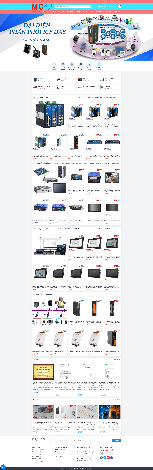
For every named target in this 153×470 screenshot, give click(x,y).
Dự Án (85, 11)
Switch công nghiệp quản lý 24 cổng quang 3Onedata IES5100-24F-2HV (94, 155)
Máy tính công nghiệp (41, 163)
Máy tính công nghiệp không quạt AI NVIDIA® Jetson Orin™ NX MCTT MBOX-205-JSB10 (75, 221)
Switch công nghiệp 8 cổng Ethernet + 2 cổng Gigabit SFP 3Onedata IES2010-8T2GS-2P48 (40, 155)
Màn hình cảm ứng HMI (38, 461)
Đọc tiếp (36, 392)
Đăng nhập (104, 1)
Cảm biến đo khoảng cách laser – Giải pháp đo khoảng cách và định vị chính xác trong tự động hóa (65, 423)
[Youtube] (108, 457)
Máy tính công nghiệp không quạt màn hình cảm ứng (70, 163)
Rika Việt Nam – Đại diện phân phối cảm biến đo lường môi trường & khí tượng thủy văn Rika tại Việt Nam (65, 382)
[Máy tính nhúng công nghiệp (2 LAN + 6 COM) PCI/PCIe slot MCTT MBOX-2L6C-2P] (94, 177)
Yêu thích (112, 6)
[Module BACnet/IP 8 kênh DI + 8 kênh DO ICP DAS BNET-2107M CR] (112, 308)
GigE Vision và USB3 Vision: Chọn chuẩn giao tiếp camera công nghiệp (109, 423)
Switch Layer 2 (99, 97)
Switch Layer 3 (83, 97)
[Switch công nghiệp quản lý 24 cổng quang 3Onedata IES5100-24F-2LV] (112, 142)
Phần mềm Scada (36, 458)
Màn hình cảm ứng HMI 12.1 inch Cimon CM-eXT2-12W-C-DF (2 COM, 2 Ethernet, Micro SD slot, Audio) (40, 287)
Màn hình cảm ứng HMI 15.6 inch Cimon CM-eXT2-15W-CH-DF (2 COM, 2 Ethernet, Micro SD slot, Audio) (76, 256)
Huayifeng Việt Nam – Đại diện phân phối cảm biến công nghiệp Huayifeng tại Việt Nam (43, 382)
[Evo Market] (50, 246)
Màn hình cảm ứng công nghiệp (101, 163)
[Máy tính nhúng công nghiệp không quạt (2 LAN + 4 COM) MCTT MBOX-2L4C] (58, 207)
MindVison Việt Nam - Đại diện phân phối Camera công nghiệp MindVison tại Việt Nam (87, 382)
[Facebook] (101, 457)
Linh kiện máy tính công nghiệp (114, 163)
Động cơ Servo (116, 228)
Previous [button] (27, 380)
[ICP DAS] (50, 311)
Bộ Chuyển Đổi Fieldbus (42, 294)
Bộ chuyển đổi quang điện (39, 454)
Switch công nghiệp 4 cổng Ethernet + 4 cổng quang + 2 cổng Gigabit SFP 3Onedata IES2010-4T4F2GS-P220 (75, 125)
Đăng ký (112, 1)
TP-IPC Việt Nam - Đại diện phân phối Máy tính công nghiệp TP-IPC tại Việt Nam (109, 382)
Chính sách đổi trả (59, 454)
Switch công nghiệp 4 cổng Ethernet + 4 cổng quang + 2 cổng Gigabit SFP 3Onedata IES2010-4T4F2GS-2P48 (93, 125)
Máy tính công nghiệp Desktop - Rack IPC (87, 163)
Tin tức (78, 11)
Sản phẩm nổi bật (58, 11)
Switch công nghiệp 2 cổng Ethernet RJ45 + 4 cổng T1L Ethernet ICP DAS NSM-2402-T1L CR (76, 155)
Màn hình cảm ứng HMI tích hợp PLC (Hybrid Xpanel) (103, 228)
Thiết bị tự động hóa (41, 229)
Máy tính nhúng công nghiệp (56, 163)
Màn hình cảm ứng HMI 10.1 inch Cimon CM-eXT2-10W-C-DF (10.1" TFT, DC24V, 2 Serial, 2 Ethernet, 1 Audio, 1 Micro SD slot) (76, 287)
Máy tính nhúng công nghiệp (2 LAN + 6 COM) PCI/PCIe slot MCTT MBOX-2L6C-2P (94, 191)
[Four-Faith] (76, 37)
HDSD (91, 11)
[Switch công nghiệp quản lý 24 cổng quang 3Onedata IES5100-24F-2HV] (94, 142)
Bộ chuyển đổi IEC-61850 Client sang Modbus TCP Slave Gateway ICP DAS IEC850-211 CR (76, 322)
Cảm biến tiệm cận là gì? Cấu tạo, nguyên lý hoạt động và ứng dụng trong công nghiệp (87, 423)
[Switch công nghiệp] (50, 115)
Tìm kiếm (97, 1)
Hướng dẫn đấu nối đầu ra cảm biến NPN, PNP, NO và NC (42, 423)
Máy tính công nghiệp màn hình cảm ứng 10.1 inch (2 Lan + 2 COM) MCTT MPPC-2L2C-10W (76, 191)
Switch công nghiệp (40, 97)
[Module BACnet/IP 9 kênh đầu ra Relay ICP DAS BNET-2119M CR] (94, 308)
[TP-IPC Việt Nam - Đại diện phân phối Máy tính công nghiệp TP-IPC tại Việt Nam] (109, 372)
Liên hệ (117, 11)
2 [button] (77, 92)
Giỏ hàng (118, 1)
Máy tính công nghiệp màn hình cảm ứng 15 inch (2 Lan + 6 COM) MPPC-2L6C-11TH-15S (112, 191)
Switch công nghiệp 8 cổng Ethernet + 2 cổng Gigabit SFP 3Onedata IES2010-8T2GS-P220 (112, 125)
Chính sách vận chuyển (61, 451)
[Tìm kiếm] (88, 6)
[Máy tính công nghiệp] (50, 180)
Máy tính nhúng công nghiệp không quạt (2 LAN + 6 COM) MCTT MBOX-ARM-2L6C (39, 221)
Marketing (99, 11)
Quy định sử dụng (59, 456)
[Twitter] (104, 457)
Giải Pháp (36, 400)
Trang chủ (36, 11)
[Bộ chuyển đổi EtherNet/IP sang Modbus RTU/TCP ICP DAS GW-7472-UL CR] (94, 338)
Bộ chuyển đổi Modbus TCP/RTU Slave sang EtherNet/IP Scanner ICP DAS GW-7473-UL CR (58, 352)
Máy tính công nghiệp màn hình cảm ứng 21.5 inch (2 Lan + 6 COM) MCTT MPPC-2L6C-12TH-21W (112, 221)
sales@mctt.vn (85, 456)
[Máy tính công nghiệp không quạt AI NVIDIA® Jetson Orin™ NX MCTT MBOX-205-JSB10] (76, 207)
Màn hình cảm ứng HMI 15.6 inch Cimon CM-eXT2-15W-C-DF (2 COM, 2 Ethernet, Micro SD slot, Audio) (94, 256)
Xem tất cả (117, 359)
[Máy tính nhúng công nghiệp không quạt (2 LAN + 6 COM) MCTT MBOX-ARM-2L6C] (40, 207)
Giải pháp (70, 11)
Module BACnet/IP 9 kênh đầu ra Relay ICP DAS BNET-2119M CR (93, 322)
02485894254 (88, 460)
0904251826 (37, 1)
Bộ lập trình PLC (62, 228)
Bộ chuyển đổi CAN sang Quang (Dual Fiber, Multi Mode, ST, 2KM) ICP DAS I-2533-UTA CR (112, 352)
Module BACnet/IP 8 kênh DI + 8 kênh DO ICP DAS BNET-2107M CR (112, 322)
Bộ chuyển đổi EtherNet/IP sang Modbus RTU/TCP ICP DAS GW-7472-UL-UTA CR (76, 352)
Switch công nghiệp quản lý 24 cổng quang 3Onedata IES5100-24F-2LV (112, 155)
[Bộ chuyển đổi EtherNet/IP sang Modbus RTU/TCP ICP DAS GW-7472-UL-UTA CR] (76, 338)
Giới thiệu (109, 11)
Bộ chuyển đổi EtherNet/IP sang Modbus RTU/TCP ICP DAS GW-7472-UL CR (94, 352)
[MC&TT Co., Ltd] (42, 6)
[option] (76, 37)
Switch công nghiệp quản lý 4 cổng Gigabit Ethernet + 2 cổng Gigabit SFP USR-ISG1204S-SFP (58, 155)
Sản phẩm (46, 11)
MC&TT (90, 468)
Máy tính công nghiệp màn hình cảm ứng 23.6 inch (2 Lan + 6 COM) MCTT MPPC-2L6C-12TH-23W (94, 221)
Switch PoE (91, 97)
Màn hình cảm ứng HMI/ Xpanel (86, 228)
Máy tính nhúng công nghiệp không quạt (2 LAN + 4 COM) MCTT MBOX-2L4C (57, 221)
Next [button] (125, 380)
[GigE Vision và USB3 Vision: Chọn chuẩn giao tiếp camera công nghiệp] (109, 412)
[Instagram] (111, 457)
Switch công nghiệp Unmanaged (112, 97)
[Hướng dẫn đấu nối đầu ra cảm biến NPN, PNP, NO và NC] (43, 412)
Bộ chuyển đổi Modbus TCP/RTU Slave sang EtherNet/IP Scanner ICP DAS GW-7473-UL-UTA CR (40, 352)
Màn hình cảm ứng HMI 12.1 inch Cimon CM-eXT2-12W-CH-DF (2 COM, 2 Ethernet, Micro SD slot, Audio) (112, 256)
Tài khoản (103, 6)
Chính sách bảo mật (60, 449)
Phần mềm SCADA (73, 228)
